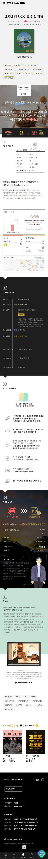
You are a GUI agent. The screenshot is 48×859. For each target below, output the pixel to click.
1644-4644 (17, 779)
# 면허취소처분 (38, 69)
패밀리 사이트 (10, 789)
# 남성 (18, 65)
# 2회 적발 (39, 74)
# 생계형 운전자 (24, 69)
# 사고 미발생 (9, 78)
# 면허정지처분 (9, 69)
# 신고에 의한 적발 (30, 65)
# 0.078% (8, 74)
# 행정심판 (8, 65)
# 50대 (28, 74)
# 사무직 (19, 74)
